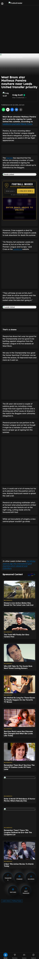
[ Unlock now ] (26, 191)
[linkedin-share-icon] (16, 111)
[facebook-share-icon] (12, 111)
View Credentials (19, 98)
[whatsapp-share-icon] (3, 111)
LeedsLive (17, 249)
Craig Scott (17, 95)
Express (9, 158)
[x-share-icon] (8, 111)
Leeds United (6, 901)
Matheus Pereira (16, 901)
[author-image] (7, 96)
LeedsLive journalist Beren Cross (17, 124)
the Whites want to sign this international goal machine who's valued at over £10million (19, 564)
